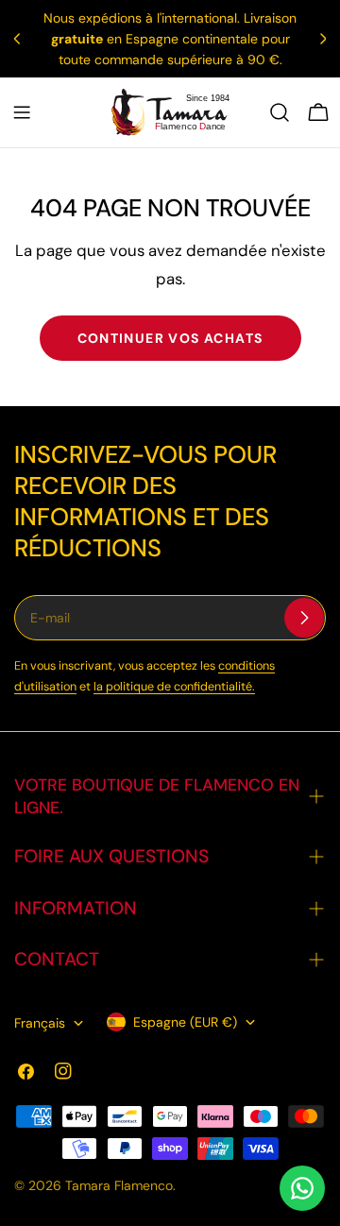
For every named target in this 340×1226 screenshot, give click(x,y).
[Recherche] (279, 112)
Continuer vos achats (170, 338)
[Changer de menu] (22, 112)
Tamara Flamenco (119, 1185)
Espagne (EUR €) (185, 1021)
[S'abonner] (304, 618)
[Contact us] (302, 1188)
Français (39, 1022)
